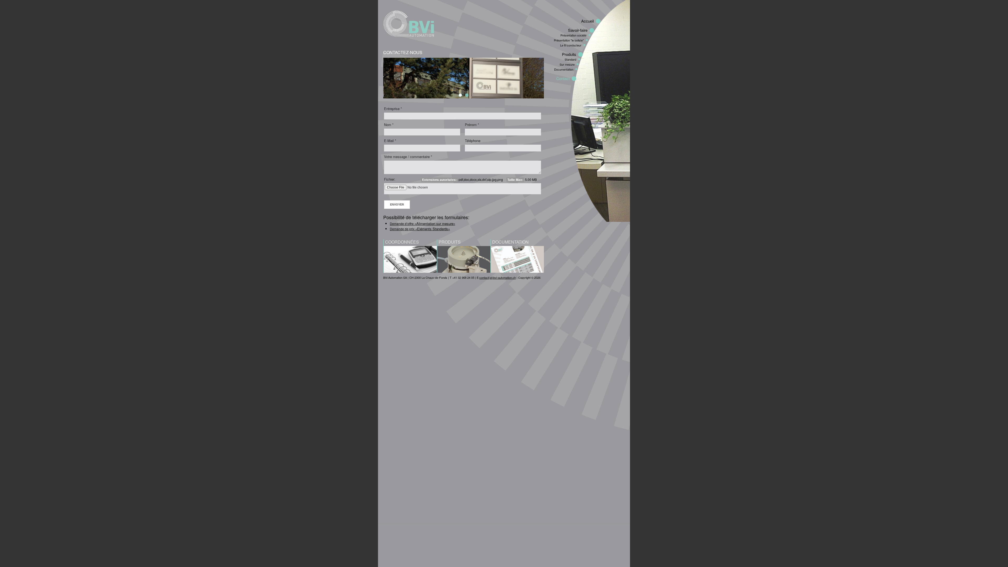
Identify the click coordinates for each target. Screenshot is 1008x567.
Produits (569, 54)
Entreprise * (393, 108)
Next (549, 77)
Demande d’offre (402, 223)
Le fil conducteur (570, 45)
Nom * (388, 124)
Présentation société (573, 35)
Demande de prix (402, 229)
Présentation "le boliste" (569, 40)
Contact (563, 78)
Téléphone (472, 140)
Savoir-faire (577, 30)
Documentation (563, 69)
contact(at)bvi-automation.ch (497, 277)
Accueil (587, 21)
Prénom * (472, 124)
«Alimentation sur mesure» (434, 223)
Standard (570, 59)
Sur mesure (567, 64)
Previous (378, 77)
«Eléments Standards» (432, 228)
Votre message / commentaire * (408, 156)
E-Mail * (390, 140)
